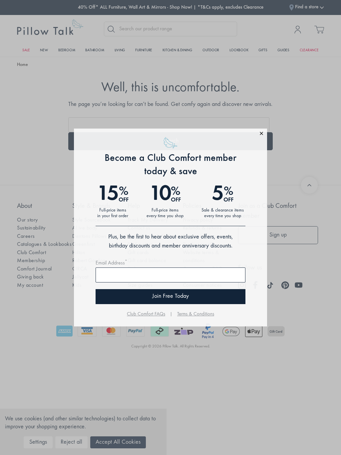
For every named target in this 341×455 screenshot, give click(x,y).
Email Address (111, 263)
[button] (170, 134)
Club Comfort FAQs (146, 314)
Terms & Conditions (195, 314)
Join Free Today (170, 296)
